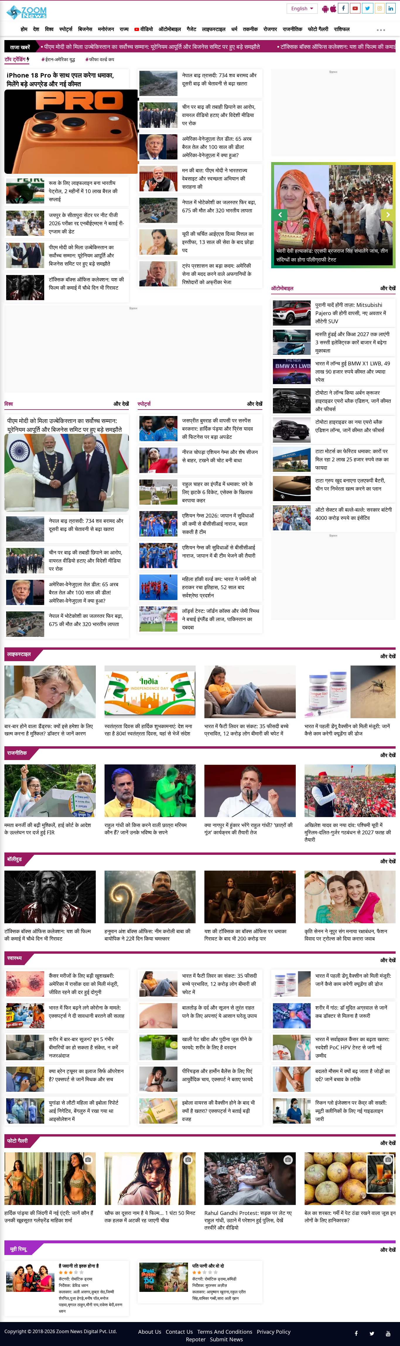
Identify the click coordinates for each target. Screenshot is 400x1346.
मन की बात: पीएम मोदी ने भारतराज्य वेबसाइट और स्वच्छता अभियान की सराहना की (214, 178)
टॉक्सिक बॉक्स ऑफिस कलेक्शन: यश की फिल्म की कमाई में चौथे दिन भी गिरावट (303, 47)
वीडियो (146, 28)
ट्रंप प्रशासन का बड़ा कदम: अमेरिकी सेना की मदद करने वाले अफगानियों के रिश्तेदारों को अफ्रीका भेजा (216, 274)
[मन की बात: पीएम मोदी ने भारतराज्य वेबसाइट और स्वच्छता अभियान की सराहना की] (158, 178)
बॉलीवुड (14, 858)
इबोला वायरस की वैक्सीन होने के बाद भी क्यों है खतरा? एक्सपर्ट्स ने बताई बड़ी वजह (218, 1110)
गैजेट (191, 28)
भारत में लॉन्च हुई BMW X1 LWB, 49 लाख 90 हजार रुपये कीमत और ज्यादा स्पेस (352, 371)
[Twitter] (367, 8)
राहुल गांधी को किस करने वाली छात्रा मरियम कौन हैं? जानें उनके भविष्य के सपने (146, 828)
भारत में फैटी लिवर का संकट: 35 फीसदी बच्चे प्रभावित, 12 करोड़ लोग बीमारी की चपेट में (246, 730)
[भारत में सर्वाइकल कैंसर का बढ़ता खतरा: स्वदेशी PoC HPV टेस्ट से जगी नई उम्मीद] (292, 1047)
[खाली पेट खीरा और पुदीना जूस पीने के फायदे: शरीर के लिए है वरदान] (158, 1047)
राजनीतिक (292, 28)
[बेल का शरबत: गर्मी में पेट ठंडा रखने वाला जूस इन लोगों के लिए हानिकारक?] (350, 1178)
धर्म (234, 28)
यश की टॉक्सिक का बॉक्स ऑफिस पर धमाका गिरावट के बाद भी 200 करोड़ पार (245, 935)
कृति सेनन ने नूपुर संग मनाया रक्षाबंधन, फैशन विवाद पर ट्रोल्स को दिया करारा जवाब (346, 935)
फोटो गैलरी (318, 28)
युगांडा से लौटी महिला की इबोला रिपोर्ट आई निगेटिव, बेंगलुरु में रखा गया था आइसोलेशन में (83, 1110)
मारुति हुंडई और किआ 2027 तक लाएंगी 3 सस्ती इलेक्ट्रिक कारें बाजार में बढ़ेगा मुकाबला (352, 342)
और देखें (121, 403)
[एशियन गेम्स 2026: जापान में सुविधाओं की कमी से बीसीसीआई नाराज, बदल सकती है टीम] (158, 524)
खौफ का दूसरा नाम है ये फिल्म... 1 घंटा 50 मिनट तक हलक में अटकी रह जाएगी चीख (150, 1216)
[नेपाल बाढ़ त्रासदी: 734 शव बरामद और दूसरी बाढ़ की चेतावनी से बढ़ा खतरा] (158, 83)
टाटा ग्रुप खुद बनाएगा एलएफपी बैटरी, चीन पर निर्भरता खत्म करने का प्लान (350, 484)
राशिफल (342, 28)
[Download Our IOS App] (333, 8)
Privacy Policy (273, 1331)
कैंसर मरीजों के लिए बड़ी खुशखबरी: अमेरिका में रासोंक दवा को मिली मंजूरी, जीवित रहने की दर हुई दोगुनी (84, 984)
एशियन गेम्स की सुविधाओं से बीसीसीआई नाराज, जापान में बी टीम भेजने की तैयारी (218, 551)
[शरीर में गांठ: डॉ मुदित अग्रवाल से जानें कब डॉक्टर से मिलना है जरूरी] (292, 1016)
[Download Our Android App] (325, 8)
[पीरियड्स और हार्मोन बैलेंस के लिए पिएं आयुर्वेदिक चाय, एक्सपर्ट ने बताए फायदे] (158, 1079)
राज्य (124, 28)
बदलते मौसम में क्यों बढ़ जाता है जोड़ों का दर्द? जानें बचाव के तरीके (352, 1075)
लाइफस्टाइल (213, 28)
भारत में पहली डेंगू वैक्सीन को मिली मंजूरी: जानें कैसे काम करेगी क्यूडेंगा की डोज (347, 730)
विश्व (49, 28)
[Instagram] (379, 8)
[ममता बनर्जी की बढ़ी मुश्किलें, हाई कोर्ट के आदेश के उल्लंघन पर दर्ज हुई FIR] (50, 790)
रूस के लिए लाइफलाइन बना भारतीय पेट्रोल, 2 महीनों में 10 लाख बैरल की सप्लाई (83, 191)
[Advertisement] (133, 352)
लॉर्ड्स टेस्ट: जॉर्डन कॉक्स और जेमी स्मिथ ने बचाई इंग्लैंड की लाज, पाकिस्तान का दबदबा (220, 619)
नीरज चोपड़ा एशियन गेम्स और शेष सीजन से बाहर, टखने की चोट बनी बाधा (220, 456)
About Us (149, 1331)
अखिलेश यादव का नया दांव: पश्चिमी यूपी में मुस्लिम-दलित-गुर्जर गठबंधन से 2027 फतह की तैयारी (348, 832)
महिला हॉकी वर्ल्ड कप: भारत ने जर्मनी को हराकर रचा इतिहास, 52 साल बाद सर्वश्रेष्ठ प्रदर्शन (219, 587)
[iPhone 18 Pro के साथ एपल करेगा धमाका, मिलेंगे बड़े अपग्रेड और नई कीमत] (71, 132)
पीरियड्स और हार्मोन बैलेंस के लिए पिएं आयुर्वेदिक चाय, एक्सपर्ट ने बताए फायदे (217, 1075)
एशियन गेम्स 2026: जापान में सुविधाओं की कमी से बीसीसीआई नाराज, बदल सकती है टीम (218, 523)
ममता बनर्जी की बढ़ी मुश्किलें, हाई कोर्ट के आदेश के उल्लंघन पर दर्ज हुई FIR (47, 828)
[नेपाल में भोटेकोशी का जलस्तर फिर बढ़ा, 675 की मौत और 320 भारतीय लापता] (158, 210)
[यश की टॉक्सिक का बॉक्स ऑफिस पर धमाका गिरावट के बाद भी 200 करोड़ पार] (250, 896)
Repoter (196, 1339)
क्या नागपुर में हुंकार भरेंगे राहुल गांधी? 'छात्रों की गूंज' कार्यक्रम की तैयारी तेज (248, 828)
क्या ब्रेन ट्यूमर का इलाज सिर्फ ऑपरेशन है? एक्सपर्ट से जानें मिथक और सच (86, 1075)
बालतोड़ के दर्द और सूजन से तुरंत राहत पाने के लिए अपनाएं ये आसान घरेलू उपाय (219, 1011)
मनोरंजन (106, 28)
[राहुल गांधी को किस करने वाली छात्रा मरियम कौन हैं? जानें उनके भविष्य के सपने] (150, 790)
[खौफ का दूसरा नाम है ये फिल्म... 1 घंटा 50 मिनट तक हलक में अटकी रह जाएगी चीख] (150, 1178)
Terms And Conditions (224, 1331)
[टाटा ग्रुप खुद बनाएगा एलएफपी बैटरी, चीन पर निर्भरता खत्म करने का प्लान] (292, 488)
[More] (381, 28)
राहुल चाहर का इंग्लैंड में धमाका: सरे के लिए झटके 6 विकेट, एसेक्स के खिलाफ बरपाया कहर (217, 492)
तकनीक (250, 28)
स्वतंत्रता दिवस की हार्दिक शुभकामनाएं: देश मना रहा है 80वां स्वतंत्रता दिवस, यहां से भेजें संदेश (148, 730)
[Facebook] (343, 8)
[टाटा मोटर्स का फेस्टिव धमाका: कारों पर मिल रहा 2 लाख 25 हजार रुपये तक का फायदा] (292, 459)
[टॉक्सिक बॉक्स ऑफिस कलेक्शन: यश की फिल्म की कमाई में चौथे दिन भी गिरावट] (25, 287)
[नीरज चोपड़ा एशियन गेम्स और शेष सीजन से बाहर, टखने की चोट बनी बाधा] (158, 460)
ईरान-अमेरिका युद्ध (58, 59)
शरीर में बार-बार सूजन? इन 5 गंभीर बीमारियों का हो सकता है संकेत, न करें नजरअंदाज (83, 1047)
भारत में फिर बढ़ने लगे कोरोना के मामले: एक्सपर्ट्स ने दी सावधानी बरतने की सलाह (86, 1011)
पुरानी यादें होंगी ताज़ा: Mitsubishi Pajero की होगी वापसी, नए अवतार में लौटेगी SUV (350, 313)
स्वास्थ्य (14, 957)
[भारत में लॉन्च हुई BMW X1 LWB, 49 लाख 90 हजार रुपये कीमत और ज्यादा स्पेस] (292, 371)
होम (24, 28)
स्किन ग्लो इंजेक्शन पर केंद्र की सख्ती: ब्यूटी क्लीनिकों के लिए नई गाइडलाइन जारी (351, 1110)
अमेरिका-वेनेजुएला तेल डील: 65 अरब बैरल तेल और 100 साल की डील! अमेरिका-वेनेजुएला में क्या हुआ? (217, 147)
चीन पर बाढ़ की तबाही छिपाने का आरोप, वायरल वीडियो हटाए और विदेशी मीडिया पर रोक (219, 115)
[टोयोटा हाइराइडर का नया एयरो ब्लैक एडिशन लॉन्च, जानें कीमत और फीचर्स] (292, 430)
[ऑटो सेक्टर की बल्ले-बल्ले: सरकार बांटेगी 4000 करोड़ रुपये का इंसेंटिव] (292, 518)
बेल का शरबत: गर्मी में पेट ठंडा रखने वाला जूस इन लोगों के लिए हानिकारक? (350, 1216)
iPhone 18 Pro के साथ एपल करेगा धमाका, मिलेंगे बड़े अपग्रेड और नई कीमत (60, 79)
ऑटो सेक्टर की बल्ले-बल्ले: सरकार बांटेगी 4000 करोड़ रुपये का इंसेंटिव (353, 513)
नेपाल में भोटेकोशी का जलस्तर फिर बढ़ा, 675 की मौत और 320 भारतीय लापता (219, 206)
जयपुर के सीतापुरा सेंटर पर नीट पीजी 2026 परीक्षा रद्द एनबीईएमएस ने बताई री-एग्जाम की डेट (86, 223)
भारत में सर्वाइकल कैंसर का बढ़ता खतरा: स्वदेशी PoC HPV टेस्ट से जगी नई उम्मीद (352, 1047)
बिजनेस (85, 28)
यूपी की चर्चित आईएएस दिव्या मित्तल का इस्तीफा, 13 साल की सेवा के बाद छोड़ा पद (218, 242)
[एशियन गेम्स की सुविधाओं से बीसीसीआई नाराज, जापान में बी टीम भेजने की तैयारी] (158, 555)
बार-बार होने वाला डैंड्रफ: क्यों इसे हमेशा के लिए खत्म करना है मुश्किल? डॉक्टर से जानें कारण (48, 730)
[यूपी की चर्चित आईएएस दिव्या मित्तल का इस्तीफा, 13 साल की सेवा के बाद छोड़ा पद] (158, 242)
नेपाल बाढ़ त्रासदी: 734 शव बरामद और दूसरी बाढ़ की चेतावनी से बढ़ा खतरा (219, 79)
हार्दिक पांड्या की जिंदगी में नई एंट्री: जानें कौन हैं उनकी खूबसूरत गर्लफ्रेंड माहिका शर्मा (48, 1216)
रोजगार (270, 28)
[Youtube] (355, 8)
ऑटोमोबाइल (170, 28)
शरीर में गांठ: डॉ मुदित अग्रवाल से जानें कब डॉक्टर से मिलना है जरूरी (351, 1011)
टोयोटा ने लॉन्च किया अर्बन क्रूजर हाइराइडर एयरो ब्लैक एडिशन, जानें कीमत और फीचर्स (353, 400)
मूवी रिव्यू (18, 1248)
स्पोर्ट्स (65, 28)
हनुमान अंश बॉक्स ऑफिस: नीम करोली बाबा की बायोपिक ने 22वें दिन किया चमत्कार (147, 935)
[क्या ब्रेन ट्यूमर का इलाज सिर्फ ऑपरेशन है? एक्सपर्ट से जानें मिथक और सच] (25, 1079)
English (300, 8)
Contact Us (179, 1331)
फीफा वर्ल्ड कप (100, 59)
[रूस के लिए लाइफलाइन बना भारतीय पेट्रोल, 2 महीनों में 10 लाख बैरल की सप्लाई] (25, 191)
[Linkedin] (391, 8)
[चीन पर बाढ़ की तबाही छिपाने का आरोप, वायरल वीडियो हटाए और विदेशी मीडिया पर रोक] (158, 115)
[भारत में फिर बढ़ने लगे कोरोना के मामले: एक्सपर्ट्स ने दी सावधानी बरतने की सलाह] (25, 1016)
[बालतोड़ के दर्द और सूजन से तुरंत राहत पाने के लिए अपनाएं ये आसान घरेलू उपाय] (158, 1016)
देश (36, 28)
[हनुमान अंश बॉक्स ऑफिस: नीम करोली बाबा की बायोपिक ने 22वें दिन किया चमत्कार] (150, 896)
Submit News (226, 1339)
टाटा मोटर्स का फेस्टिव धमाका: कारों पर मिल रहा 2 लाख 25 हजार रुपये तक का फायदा (352, 459)
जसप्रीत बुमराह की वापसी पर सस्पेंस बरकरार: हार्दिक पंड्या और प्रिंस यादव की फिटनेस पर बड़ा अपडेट (217, 428)
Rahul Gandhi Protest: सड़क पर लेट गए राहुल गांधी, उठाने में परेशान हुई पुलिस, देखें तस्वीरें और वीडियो (248, 1220)
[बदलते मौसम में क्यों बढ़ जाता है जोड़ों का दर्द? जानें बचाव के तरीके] (292, 1079)
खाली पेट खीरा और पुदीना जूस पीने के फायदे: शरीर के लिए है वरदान (217, 1043)
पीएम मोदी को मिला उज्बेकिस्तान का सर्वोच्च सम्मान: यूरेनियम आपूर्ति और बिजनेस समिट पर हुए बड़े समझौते (81, 255)
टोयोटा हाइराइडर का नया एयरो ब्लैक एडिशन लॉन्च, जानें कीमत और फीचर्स (349, 426)
